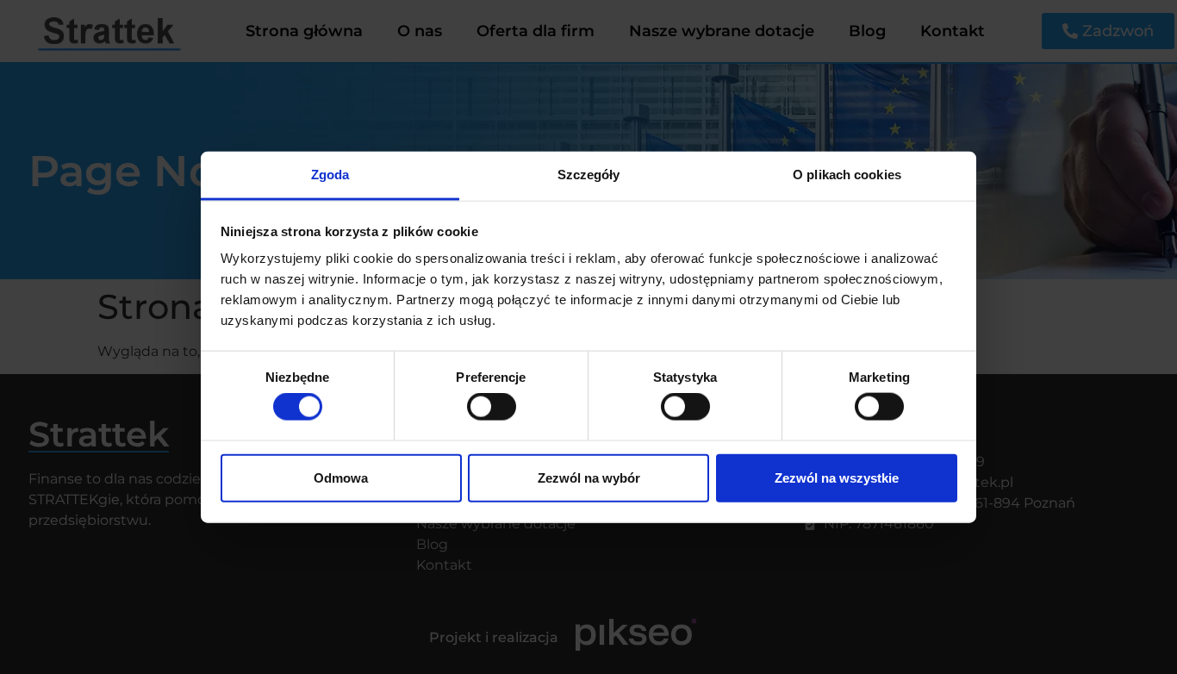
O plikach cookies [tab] (847, 174)
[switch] (491, 407)
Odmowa (341, 477)
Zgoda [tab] (330, 174)
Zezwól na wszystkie (837, 477)
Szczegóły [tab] (588, 174)
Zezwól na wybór (589, 477)
